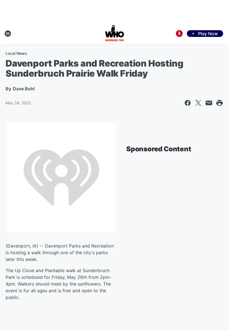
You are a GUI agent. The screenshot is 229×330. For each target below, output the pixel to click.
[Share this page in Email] (209, 103)
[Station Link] (114, 34)
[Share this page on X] (198, 103)
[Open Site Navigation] (7, 33)
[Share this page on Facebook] (188, 103)
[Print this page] (219, 103)
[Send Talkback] (179, 33)
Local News (16, 53)
